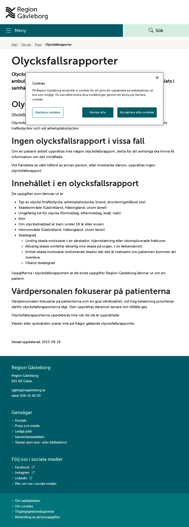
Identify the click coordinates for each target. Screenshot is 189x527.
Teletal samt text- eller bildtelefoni (41, 442)
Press (38, 44)
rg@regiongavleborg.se (28, 390)
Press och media (27, 426)
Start (15, 44)
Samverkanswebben (29, 437)
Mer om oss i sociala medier (35, 484)
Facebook (22, 467)
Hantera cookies (47, 112)
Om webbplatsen (27, 501)
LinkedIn (21, 478)
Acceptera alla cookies (137, 112)
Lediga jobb (23, 431)
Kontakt (21, 420)
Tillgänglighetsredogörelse (34, 511)
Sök (159, 30)
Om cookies (24, 506)
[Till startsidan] (27, 13)
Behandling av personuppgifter (37, 517)
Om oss (26, 44)
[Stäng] (157, 78)
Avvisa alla (98, 112)
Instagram (22, 472)
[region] (94, 98)
